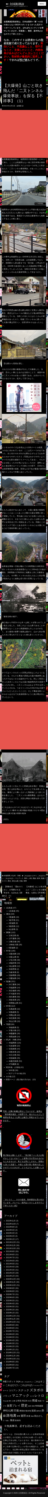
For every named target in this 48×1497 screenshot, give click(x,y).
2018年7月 (10, 1368)
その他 (8, 1076)
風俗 (12, 1420)
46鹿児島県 (13, 1061)
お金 (22, 1381)
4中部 (8, 951)
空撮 (21, 881)
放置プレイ (14, 1405)
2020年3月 (10, 1307)
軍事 (25, 881)
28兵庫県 (12, 997)
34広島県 (12, 1018)
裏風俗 (22, 1411)
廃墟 (34, 1400)
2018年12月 (11, 1353)
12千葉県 (12, 939)
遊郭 (23, 1415)
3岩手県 (12, 920)
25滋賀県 (12, 988)
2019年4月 (10, 1340)
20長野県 (12, 969)
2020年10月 (11, 1285)
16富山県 (12, 957)
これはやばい (9, 878)
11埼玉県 (12, 935)
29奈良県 (12, 1000)
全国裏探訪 (22, 1493)
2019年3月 (10, 1343)
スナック (23, 1390)
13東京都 (12, 942)
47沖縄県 (12, 1064)
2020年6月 (10, 1297)
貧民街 (38, 1411)
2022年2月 (10, 1236)
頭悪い (8, 1420)
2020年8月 (10, 1291)
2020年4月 (10, 1304)
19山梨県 (12, 966)
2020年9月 (10, 1288)
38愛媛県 (12, 1034)
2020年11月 (11, 1282)
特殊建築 (39, 1406)
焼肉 (33, 1406)
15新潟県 (12, 954)
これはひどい (13, 1385)
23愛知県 (12, 978)
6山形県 (12, 929)
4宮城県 (12, 923)
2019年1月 (10, 1350)
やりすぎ (37, 1385)
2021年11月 (11, 1245)
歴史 (9, 881)
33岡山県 (12, 1015)
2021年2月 (10, 1273)
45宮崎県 (12, 1058)
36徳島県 (12, 1027)
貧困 (33, 1410)
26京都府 (12, 991)
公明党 (19, 1401)
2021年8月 (10, 1255)
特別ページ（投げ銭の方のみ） (19, 1080)
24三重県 (12, 984)
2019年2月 (10, 1346)
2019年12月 (11, 1316)
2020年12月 (11, 1279)
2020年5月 (10, 1301)
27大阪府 (12, 994)
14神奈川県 (13, 945)
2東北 (8, 914)
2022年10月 (11, 1224)
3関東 (8, 932)
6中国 (8, 1006)
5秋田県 (12, 926)
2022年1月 (10, 1239)
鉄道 (28, 1416)
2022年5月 (10, 1230)
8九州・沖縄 (16, 876)
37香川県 (12, 1030)
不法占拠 (5, 1401)
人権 (30, 878)
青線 (32, 1416)
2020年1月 (10, 1313)
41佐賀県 (12, 1046)
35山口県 (12, 1021)
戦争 (38, 878)
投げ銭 (23, 59)
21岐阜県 (12, 972)
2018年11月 (11, 1356)
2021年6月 (10, 1261)
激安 (29, 1406)
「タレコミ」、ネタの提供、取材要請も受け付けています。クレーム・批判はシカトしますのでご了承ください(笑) (23, 1203)
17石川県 (12, 960)
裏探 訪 (21, 106)
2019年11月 (11, 1319)
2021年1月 (10, 1276)
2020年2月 (10, 1310)
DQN (18, 1381)
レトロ (39, 1395)
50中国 (11, 1070)
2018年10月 (11, 1359)
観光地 (28, 1411)
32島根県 (12, 1012)
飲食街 (18, 1420)
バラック (7, 1396)
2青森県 (12, 917)
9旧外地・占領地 (13, 1067)
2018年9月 (10, 1362)
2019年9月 (10, 1325)
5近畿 (8, 981)
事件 (25, 878)
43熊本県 (12, 1052)
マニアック (19, 878)
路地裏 (11, 1415)
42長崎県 (12, 1049)
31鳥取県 (12, 1009)
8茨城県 (12, 948)
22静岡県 (12, 975)
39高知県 (12, 1037)
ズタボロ (37, 1390)
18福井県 (12, 963)
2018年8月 (10, 1365)
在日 (30, 1401)
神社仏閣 (15, 881)
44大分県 (12, 1055)
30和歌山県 (13, 1003)
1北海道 (9, 908)
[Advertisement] (24, 134)
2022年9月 (10, 1227)
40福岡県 (7, 876)
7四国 (8, 1024)
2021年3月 (10, 1270)
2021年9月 (10, 1251)
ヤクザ (32, 1396)
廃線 (34, 878)
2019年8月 (10, 1328)
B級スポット (9, 1381)
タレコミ (33, 53)
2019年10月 (11, 1322)
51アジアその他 (15, 1073)
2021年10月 (11, 1248)
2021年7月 (10, 1258)
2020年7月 (10, 1294)
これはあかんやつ (30, 876)
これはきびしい (29, 1382)
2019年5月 (10, 1337)
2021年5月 (10, 1264)
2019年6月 (10, 1334)
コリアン (13, 1390)
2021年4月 (10, 1267)
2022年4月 (10, 1233)
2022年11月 (11, 1221)
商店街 (25, 1401)
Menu (41, 4)
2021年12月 (11, 1242)
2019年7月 (10, 1331)
